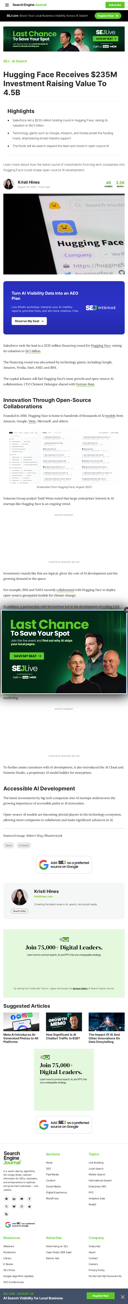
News (9, 845)
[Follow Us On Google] (64, 865)
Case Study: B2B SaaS (59, 1252)
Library (7, 1258)
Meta (32, 421)
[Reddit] (29, 1206)
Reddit (92, 1204)
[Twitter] (6, 1206)
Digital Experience (56, 1192)
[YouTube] (22, 1199)
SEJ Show (9, 1270)
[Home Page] (30, 5)
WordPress (52, 1198)
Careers (93, 1264)
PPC (91, 1192)
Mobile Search (97, 1174)
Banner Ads (52, 1258)
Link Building (96, 1162)
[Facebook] (29, 1199)
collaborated (65, 590)
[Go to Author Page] (8, 184)
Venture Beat (85, 384)
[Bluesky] (14, 1206)
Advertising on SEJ (57, 1246)
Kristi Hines (29, 182)
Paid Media (52, 1174)
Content (50, 1180)
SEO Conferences (13, 1282)
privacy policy (80, 988)
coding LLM (110, 606)
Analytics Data (97, 1198)
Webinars (8, 1246)
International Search (100, 1180)
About (92, 1252)
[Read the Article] (21, 1022)
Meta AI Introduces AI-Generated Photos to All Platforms (20, 1038)
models (110, 416)
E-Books (8, 1264)
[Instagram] (22, 1206)
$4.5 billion (33, 351)
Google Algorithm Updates (18, 1276)
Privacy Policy (97, 1270)
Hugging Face (100, 345)
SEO (48, 1168)
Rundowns (9, 1252)
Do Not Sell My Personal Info (105, 1276)
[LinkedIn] (14, 1199)
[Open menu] (7, 5)
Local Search (96, 1168)
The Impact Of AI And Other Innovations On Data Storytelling (104, 1038)
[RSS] (6, 1214)
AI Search (24, 845)
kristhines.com (43, 896)
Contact (93, 1258)
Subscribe (94, 1246)
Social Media (53, 1186)
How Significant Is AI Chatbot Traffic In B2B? (63, 1036)
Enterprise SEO (97, 1186)
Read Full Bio (19, 911)
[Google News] (6, 1199)
